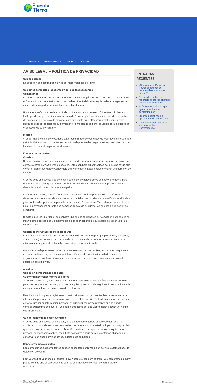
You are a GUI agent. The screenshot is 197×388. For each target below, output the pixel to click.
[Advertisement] (98, 37)
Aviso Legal (167, 381)
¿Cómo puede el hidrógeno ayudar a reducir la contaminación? (154, 109)
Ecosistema (31, 61)
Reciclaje (85, 61)
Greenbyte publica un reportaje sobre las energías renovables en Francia (155, 100)
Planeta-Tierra (29, 381)
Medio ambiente (51, 61)
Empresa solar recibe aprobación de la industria (153, 117)
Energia (70, 61)
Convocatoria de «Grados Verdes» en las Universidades (153, 125)
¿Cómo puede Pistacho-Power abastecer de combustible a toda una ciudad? (152, 89)
